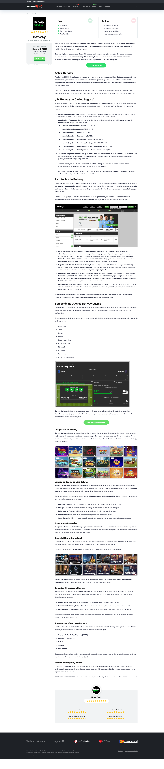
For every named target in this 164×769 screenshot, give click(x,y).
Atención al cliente (115, 716)
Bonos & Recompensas (77, 716)
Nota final (96, 697)
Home (27, 13)
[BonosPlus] (34, 5)
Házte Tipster (104, 6)
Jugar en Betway (96, 65)
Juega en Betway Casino (96, 422)
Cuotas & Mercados (115, 710)
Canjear (38, 59)
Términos (28, 1)
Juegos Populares (88, 6)
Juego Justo (77, 710)
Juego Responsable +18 (39, 1)
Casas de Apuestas (62, 6)
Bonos (75, 6)
